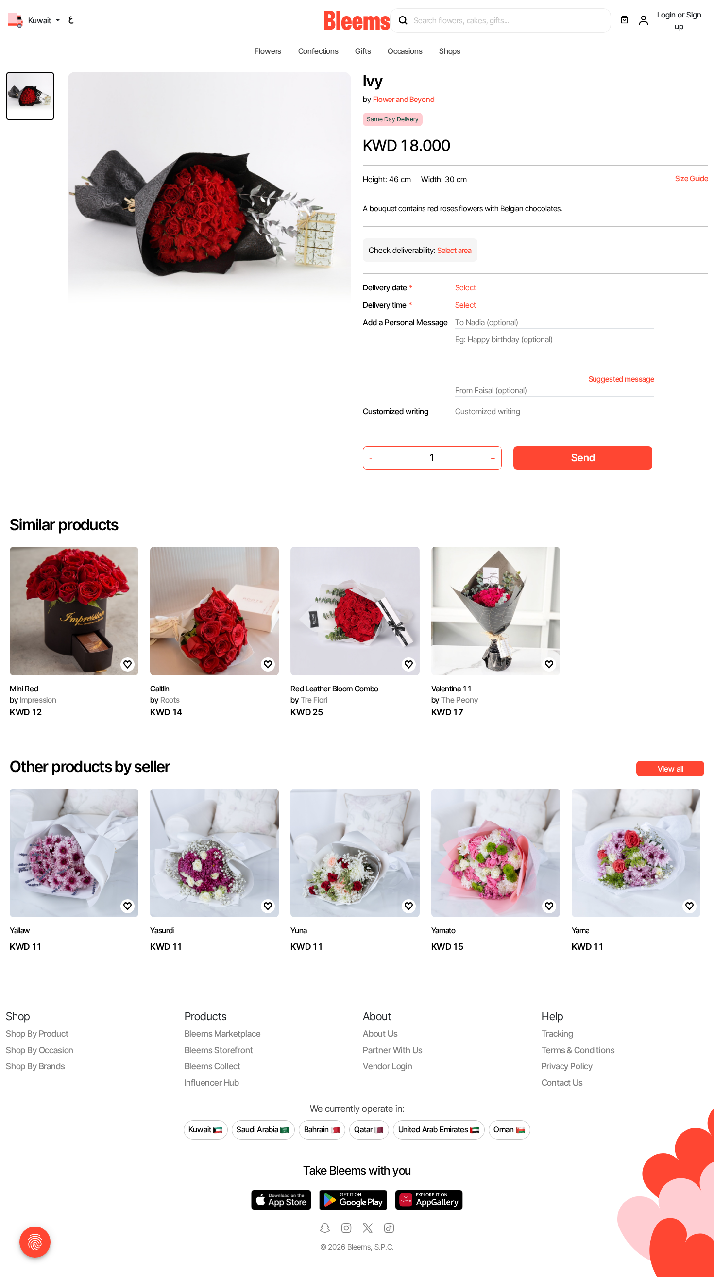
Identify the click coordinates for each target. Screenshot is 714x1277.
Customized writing (395, 411)
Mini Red (24, 688)
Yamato (443, 930)
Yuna (298, 930)
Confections (318, 51)
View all (670, 768)
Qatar (364, 1129)
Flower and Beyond (403, 99)
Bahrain (317, 1129)
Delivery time (387, 305)
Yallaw (20, 930)
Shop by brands (35, 1066)
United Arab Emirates (434, 1129)
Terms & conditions (578, 1050)
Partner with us (392, 1050)
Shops (449, 51)
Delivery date (388, 287)
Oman (504, 1129)
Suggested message (621, 379)
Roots (165, 700)
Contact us (562, 1082)
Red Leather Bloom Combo (334, 688)
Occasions (405, 51)
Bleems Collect (213, 1066)
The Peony (454, 700)
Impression (33, 700)
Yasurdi (162, 930)
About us (380, 1033)
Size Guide (691, 178)
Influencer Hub (212, 1082)
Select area (454, 250)
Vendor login (387, 1066)
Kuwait (200, 1129)
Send (583, 458)
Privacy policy (567, 1066)
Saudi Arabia (258, 1129)
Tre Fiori (308, 700)
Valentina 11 (451, 688)
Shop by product (37, 1033)
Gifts (363, 51)
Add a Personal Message (405, 322)
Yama (581, 930)
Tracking (558, 1033)
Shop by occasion (39, 1050)
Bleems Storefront (219, 1050)
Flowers (268, 51)
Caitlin (160, 688)
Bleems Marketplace (223, 1033)
